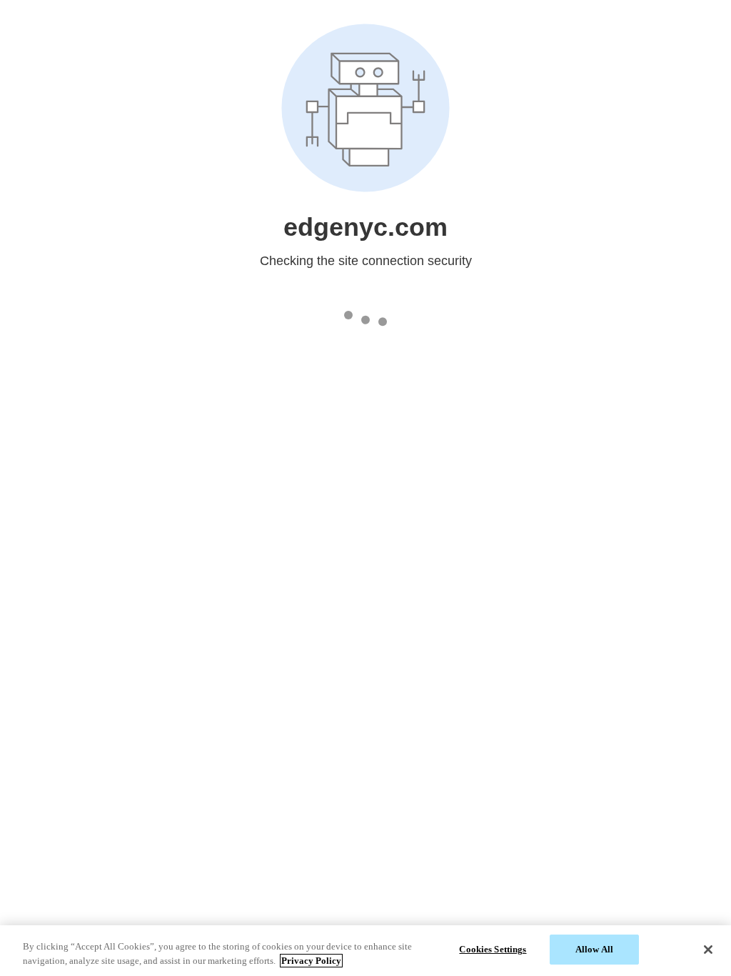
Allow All (594, 949)
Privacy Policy (311, 960)
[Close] (708, 949)
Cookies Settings (492, 949)
